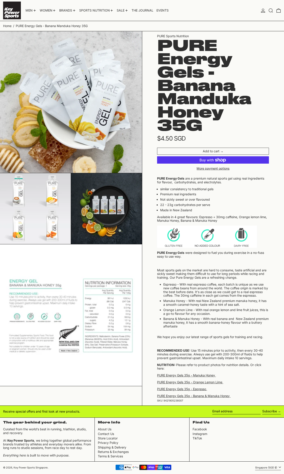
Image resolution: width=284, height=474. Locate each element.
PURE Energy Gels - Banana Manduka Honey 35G (52, 26)
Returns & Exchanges (113, 452)
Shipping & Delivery (112, 447)
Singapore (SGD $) (266, 467)
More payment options (213, 168)
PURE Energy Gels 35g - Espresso (181, 389)
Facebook (200, 429)
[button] (270, 10)
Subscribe (269, 411)
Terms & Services (110, 456)
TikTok (197, 438)
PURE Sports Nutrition (173, 36)
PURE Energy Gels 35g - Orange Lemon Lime (189, 382)
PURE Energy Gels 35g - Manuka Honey (186, 375)
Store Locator (108, 438)
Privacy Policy (108, 443)
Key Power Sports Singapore (31, 467)
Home (7, 26)
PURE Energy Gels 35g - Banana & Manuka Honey (193, 396)
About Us (104, 429)
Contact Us (106, 434)
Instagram (200, 434)
